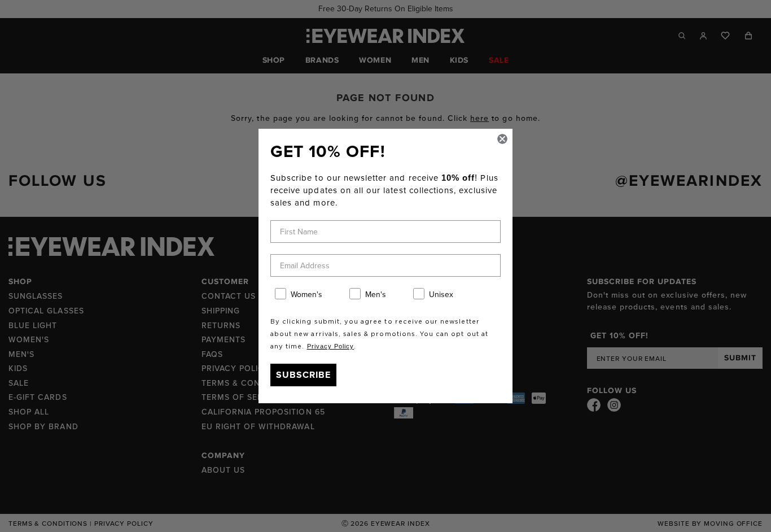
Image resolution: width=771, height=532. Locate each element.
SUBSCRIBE (303, 374)
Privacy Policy (330, 346)
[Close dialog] (502, 139)
